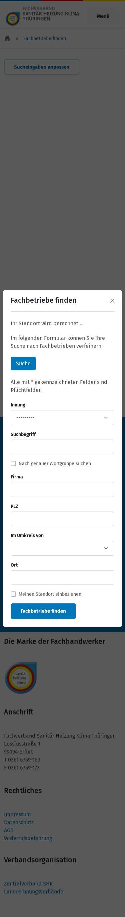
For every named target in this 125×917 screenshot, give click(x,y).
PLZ (14, 506)
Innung (18, 405)
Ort (14, 565)
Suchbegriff (23, 434)
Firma (17, 477)
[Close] (112, 301)
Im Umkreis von (27, 535)
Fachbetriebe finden (43, 611)
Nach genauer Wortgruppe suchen (55, 463)
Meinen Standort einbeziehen (50, 594)
